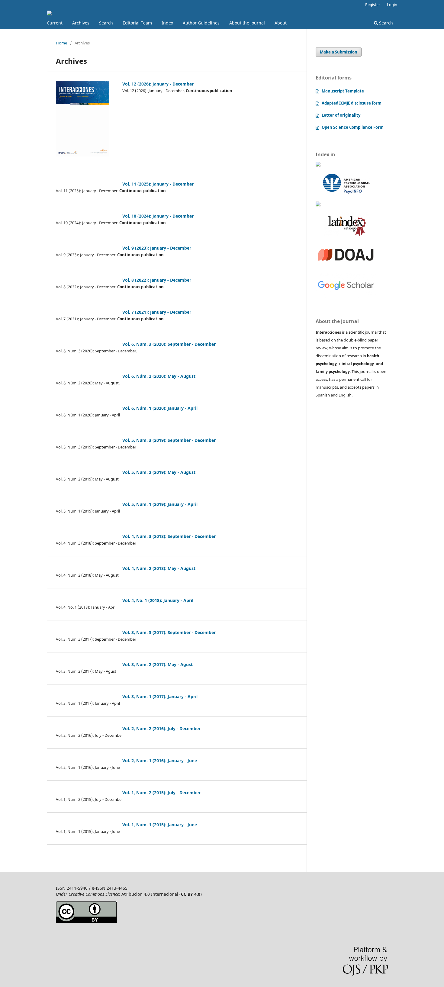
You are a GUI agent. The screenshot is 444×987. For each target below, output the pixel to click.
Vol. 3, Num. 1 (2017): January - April (160, 696)
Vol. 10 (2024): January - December (158, 216)
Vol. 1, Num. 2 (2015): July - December (161, 792)
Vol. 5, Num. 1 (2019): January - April (160, 504)
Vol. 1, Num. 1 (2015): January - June (159, 824)
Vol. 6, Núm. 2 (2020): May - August (158, 376)
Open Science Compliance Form (353, 127)
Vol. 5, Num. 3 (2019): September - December (169, 440)
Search (106, 23)
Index (167, 23)
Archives (80, 23)
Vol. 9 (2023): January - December (156, 248)
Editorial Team (137, 23)
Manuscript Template (343, 91)
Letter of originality (341, 115)
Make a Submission (338, 52)
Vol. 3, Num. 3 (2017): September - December (169, 632)
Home (61, 43)
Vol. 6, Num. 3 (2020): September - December (169, 344)
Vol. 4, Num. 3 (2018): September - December (169, 536)
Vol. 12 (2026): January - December (158, 84)
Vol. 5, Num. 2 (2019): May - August (158, 472)
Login (392, 4)
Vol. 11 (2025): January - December (158, 184)
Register (372, 4)
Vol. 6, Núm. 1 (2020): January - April (160, 408)
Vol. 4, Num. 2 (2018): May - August (158, 568)
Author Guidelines (201, 23)
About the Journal (247, 23)
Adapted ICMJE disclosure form (351, 103)
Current (55, 23)
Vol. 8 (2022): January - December (156, 280)
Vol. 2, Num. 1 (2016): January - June (159, 760)
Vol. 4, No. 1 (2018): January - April (157, 600)
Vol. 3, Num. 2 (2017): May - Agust (157, 664)
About (281, 23)
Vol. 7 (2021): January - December (156, 312)
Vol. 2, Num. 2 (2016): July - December (161, 728)
